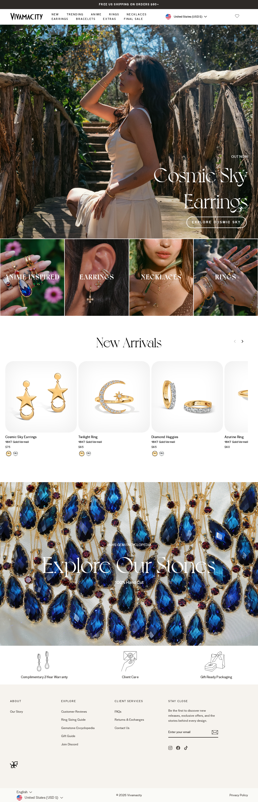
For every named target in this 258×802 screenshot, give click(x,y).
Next (242, 341)
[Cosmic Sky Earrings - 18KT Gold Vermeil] (8, 453)
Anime (96, 14)
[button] (237, 16)
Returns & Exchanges (129, 719)
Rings (114, 14)
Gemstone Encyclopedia (77, 728)
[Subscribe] (215, 732)
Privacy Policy (239, 795)
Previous (234, 341)
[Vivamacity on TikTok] (186, 747)
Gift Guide (68, 736)
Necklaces (137, 14)
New (55, 14)
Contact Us (122, 728)
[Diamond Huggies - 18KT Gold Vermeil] (154, 453)
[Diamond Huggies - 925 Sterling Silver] (161, 453)
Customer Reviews (74, 711)
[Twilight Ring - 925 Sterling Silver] (88, 453)
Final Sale (133, 19)
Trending (75, 14)
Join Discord (69, 744)
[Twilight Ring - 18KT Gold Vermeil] (81, 453)
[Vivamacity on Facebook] (178, 747)
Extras (109, 19)
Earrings (60, 19)
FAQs (118, 711)
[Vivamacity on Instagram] (170, 747)
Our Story (16, 711)
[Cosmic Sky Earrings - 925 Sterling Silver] (15, 453)
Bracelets (86, 19)
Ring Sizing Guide (73, 719)
